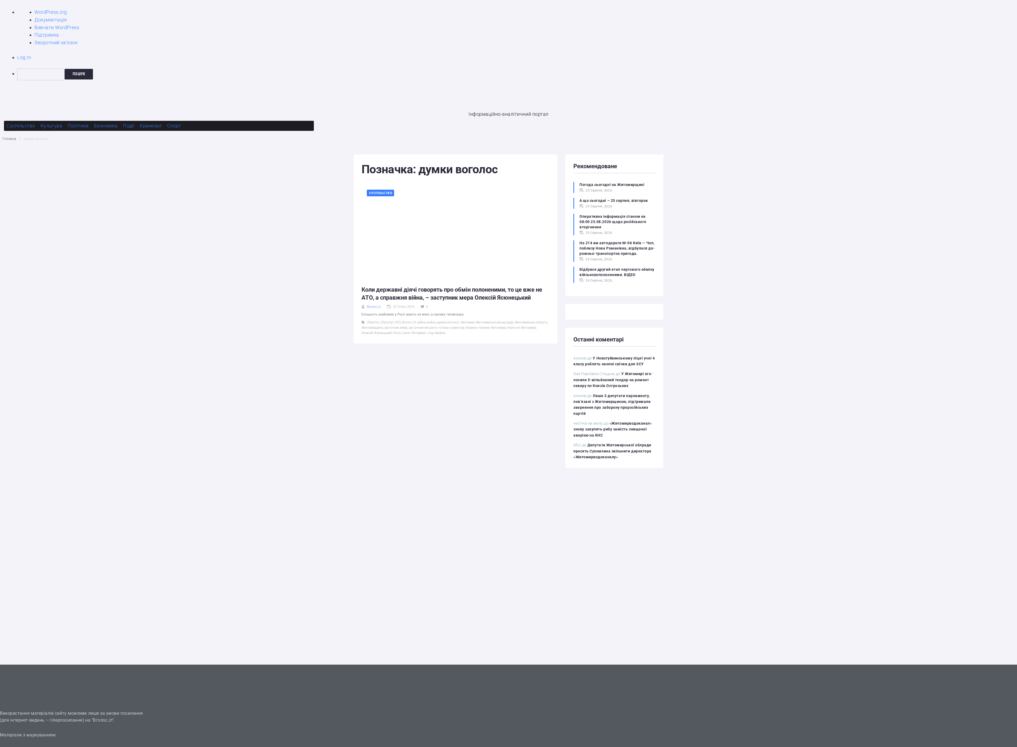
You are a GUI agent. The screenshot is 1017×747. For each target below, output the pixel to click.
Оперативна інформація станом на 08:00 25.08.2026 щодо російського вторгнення (612, 221)
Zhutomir (373, 322)
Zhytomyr (387, 322)
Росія (397, 333)
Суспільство (380, 193)
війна (421, 322)
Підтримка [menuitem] (46, 35)
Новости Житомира (521, 328)
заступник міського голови (429, 328)
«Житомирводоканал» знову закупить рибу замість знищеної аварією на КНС (612, 429)
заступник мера (395, 328)
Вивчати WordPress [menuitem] (56, 27)
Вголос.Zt (409, 322)
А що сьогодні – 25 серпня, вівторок (613, 200)
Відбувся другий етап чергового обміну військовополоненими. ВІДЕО (616, 272)
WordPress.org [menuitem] (50, 12)
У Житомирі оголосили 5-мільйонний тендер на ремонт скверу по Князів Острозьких (613, 380)
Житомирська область (531, 322)
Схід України (436, 333)
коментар (457, 328)
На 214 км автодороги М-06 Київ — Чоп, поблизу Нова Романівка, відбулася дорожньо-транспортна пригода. (617, 248)
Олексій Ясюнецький (377, 333)
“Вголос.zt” (103, 720)
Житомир (467, 322)
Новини (471, 328)
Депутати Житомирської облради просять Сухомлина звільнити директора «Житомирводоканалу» (612, 451)
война (431, 322)
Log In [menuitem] (24, 57)
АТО (398, 322)
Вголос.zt (374, 307)
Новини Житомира (492, 328)
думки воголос (448, 322)
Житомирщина (372, 328)
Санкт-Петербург (414, 333)
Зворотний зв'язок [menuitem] (56, 42)
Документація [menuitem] (50, 20)
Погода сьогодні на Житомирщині (611, 185)
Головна (9, 139)
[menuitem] (517, 74)
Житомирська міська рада (495, 322)
